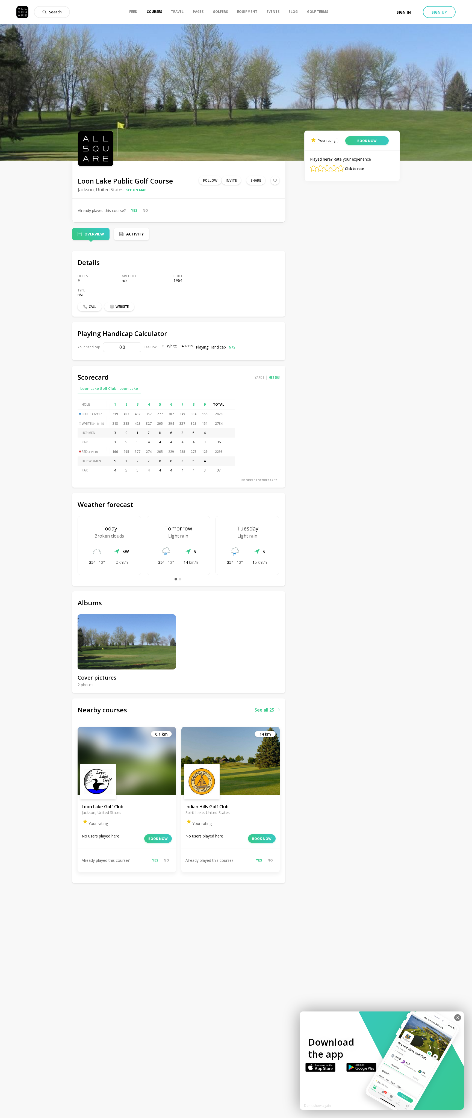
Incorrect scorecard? (259, 480)
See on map (136, 190)
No (145, 210)
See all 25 (264, 710)
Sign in (404, 12)
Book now (158, 838)
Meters (274, 377)
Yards (259, 377)
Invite (231, 180)
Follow (210, 180)
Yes (134, 210)
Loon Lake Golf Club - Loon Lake (109, 388)
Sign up (439, 12)
